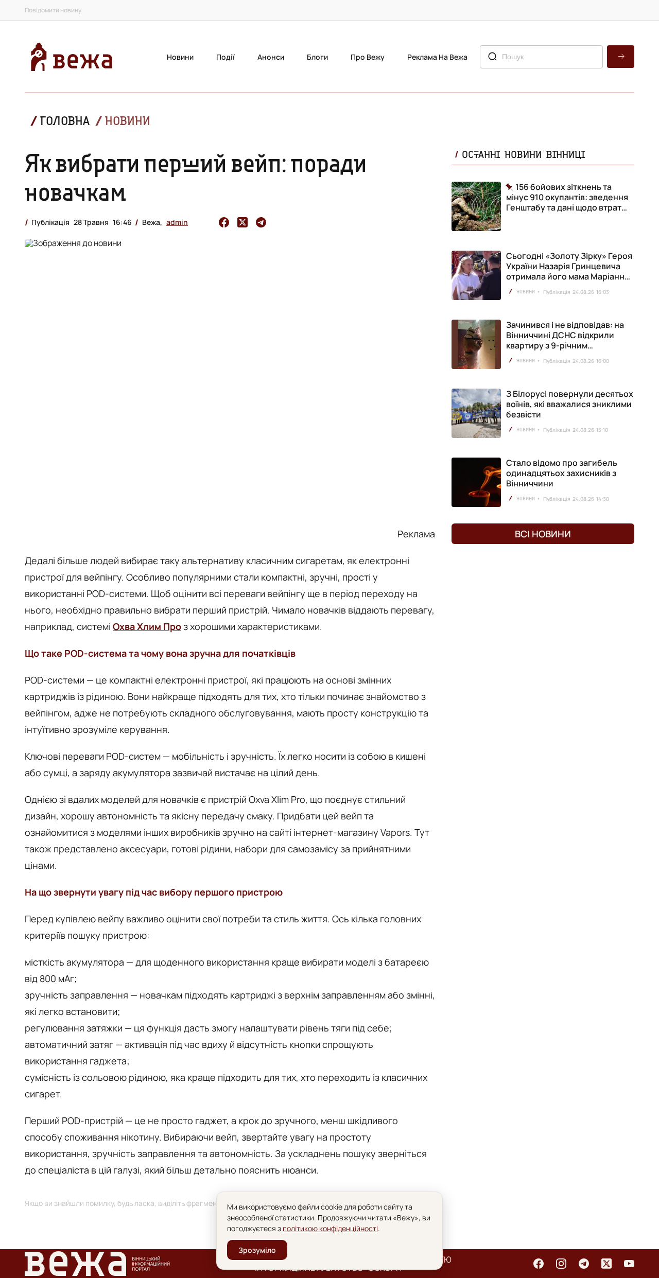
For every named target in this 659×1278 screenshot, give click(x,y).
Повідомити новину (53, 10)
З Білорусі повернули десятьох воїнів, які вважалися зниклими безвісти (569, 404)
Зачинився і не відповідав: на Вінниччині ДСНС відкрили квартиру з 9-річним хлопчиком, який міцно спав (565, 340)
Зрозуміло (257, 1250)
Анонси (270, 57)
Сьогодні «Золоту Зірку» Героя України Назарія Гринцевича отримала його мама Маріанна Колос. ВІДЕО (569, 271)
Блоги (317, 57)
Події (225, 57)
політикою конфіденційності (330, 1228)
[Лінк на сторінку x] (606, 1263)
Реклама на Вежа (437, 57)
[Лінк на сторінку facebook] (538, 1263)
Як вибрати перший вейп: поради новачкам (196, 177)
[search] (620, 56)
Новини (180, 57)
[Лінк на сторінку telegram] (584, 1263)
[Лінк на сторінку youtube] (629, 1263)
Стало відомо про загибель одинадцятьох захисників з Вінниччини (561, 473)
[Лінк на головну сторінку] (71, 57)
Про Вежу (368, 57)
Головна (65, 121)
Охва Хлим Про (147, 626)
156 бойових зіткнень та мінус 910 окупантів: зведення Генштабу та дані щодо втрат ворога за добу (567, 197)
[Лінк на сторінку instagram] (561, 1263)
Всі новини (543, 534)
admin (177, 222)
